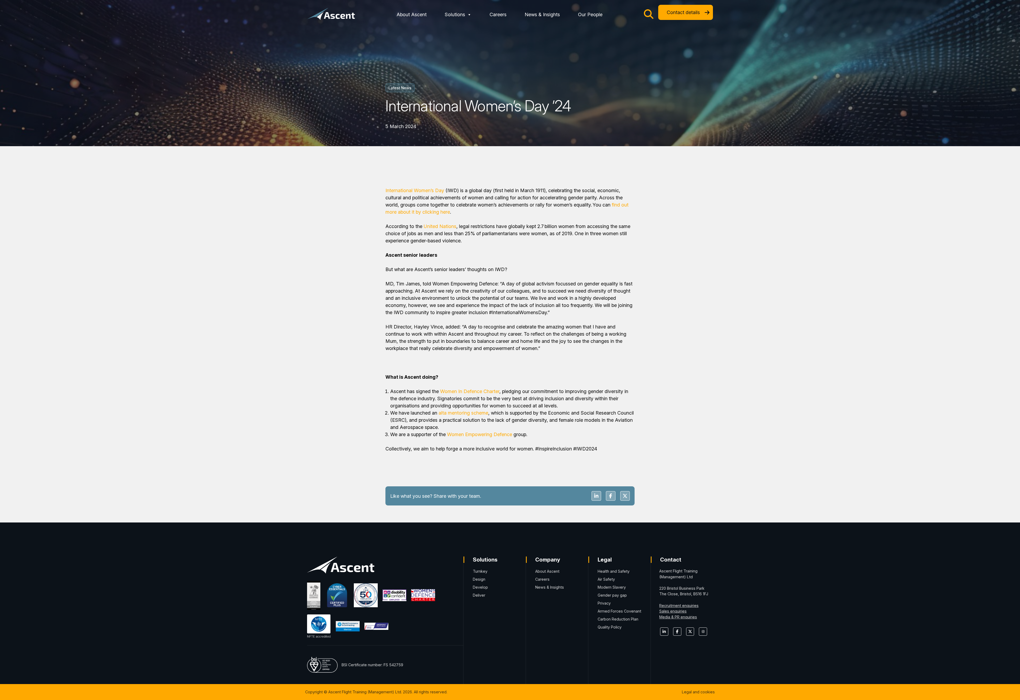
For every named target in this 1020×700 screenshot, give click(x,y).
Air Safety (606, 579)
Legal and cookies (698, 692)
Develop (480, 587)
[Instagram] (703, 631)
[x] (690, 631)
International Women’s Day (414, 190)
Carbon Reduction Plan (618, 619)
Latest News (400, 88)
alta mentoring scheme (463, 413)
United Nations (440, 226)
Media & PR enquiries (678, 617)
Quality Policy (610, 627)
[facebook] (677, 631)
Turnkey (480, 571)
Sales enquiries (673, 611)
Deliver (479, 595)
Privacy (604, 603)
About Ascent (412, 14)
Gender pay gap (612, 595)
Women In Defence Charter (469, 391)
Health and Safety (614, 571)
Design (479, 579)
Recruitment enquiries (679, 605)
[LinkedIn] (664, 631)
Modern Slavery (612, 587)
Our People (590, 14)
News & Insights (542, 14)
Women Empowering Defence (479, 434)
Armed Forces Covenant (619, 611)
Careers (498, 14)
